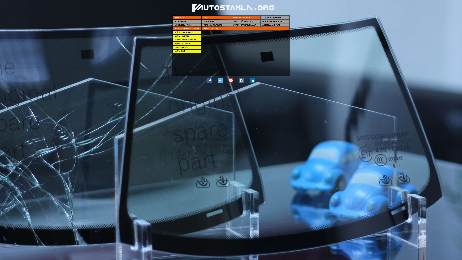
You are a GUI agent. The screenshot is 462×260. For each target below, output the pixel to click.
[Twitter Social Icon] (220, 80)
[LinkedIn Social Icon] (252, 80)
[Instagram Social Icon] (241, 80)
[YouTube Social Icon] (231, 80)
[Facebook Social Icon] (209, 80)
